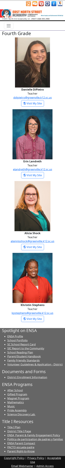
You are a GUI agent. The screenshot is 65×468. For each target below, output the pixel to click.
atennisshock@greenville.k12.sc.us (32, 241)
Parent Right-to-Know (21, 451)
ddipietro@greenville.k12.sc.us (32, 97)
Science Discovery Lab (21, 414)
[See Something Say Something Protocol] (60, 3)
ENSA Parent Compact (21, 443)
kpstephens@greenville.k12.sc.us (32, 313)
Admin (45, 466)
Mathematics (15, 402)
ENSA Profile (15, 336)
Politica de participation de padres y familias (35, 439)
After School (15, 390)
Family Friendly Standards (23, 360)
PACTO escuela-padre (20, 447)
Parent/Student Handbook (24, 356)
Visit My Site (35, 103)
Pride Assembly (17, 410)
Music (11, 406)
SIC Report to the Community (25, 348)
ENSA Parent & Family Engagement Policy (33, 435)
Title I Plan (13, 427)
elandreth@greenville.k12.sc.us (32, 169)
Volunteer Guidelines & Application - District (35, 364)
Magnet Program (18, 398)
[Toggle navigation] (8, 25)
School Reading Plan (20, 352)
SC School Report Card (21, 344)
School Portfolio (17, 340)
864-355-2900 (44, 19)
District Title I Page (19, 431)
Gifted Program (17, 394)
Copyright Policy (14, 458)
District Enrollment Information (27, 377)
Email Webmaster (22, 466)
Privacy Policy (35, 458)
